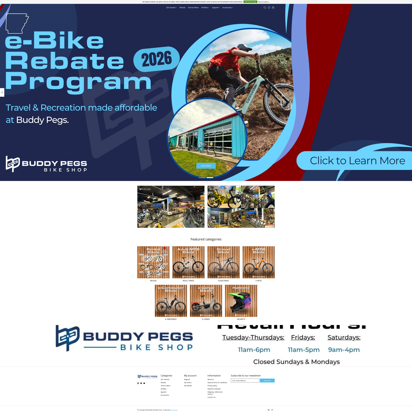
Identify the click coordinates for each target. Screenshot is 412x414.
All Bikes (164, 389)
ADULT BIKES (188, 280)
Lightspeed (174, 410)
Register (187, 379)
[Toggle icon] (264, 8)
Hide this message (250, 2)
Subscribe (267, 380)
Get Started (165, 379)
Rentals (182, 7)
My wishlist (188, 385)
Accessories (165, 395)
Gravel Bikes (223, 280)
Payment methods (214, 389)
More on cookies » (263, 2)
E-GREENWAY (171, 319)
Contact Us (212, 397)
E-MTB (258, 280)
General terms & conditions (217, 382)
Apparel (163, 392)
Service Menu (193, 7)
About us (211, 379)
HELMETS (241, 319)
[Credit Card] (268, 410)
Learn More (206, 165)
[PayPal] (272, 410)
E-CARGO (206, 319)
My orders (188, 382)
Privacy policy (212, 385)
